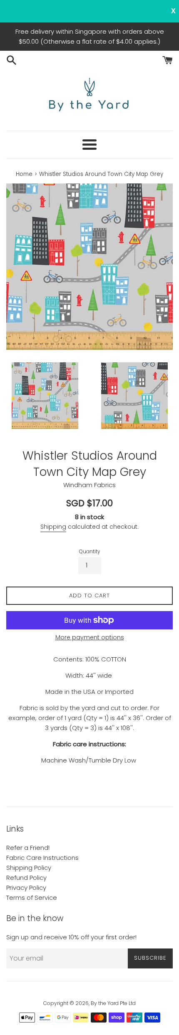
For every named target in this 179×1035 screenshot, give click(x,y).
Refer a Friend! (28, 847)
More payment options (89, 637)
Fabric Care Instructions (42, 857)
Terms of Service (31, 897)
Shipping (53, 526)
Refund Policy (26, 877)
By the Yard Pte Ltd (113, 1003)
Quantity (89, 551)
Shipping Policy (28, 867)
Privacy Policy (26, 887)
